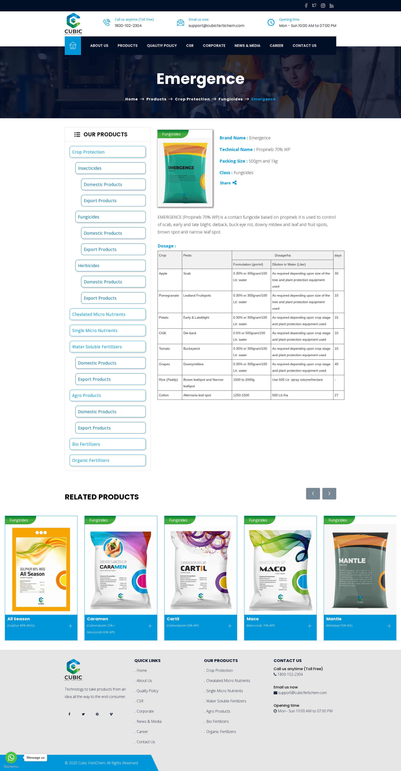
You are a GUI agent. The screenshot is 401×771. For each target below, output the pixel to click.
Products (128, 45)
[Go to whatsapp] (11, 757)
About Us (99, 45)
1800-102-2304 (128, 25)
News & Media (247, 45)
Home (131, 99)
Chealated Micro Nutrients (98, 314)
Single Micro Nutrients (94, 330)
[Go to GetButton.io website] (11, 766)
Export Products (100, 200)
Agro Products (86, 395)
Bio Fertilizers (86, 444)
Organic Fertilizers (90, 460)
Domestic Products (103, 184)
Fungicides (231, 99)
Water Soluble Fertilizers (97, 346)
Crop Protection (192, 99)
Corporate (214, 45)
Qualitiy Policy (162, 45)
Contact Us (305, 45)
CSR (190, 45)
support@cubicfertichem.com (216, 25)
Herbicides (88, 265)
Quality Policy (147, 690)
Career (276, 45)
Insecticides (89, 168)
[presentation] (313, 493)
